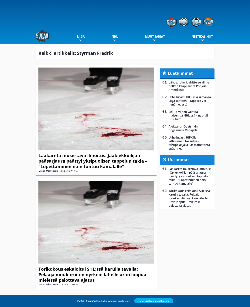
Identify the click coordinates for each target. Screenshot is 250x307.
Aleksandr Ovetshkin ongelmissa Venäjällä (183, 128)
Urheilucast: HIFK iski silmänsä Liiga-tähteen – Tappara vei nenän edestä (190, 100)
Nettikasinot (202, 36)
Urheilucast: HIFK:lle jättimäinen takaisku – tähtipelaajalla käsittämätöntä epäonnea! (189, 142)
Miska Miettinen (48, 170)
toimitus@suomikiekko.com (154, 300)
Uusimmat (178, 159)
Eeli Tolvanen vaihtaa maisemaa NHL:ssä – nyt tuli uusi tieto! (188, 115)
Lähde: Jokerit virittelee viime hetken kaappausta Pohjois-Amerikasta (189, 86)
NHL (115, 36)
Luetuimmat (180, 73)
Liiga (81, 36)
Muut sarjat (155, 36)
